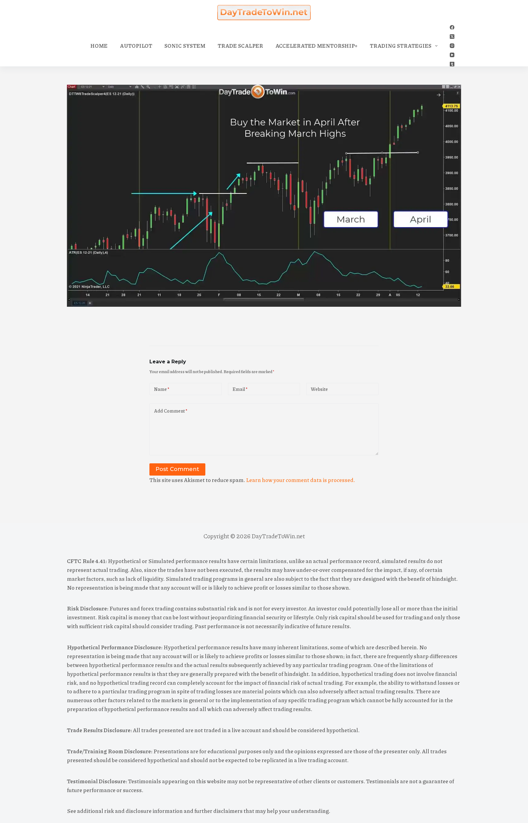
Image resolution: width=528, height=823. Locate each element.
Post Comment (177, 469)
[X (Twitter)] (452, 36)
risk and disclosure (128, 810)
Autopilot (136, 45)
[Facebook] (452, 27)
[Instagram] (452, 45)
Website (319, 389)
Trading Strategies (400, 45)
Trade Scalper (240, 45)
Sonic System (184, 45)
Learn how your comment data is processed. (300, 480)
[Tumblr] (452, 64)
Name (161, 389)
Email (240, 389)
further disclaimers (218, 810)
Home (99, 45)
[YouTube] (452, 55)
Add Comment (170, 410)
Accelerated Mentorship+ (316, 45)
